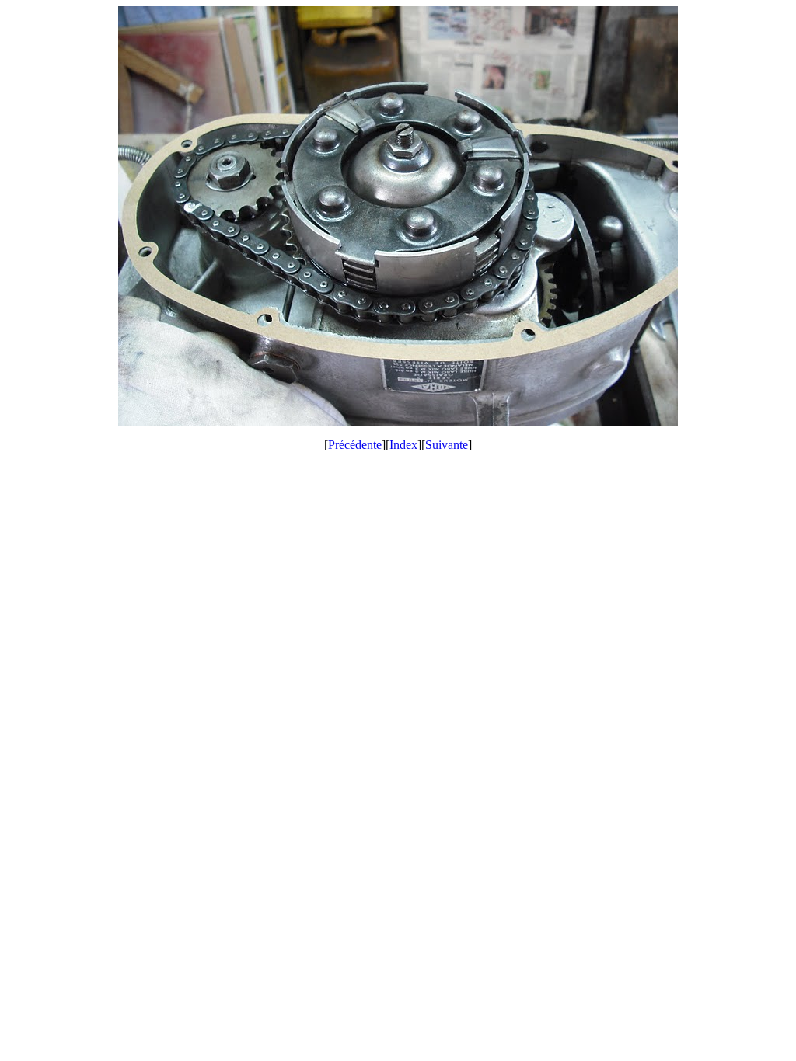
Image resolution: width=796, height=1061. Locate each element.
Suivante (446, 444)
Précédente (355, 444)
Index (403, 444)
